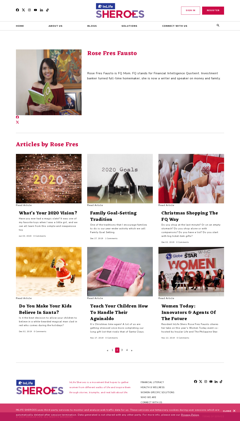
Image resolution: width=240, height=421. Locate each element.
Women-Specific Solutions (157, 392)
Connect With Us (151, 402)
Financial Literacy (152, 382)
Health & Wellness (153, 387)
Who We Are (148, 397)
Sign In (190, 10)
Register (213, 10)
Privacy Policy (190, 414)
